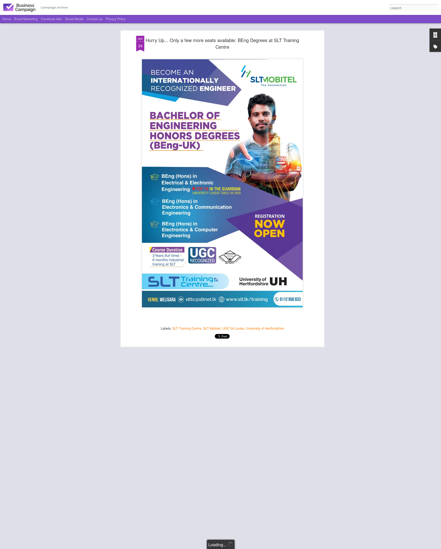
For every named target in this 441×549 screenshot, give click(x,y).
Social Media (74, 19)
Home (6, 19)
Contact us (94, 19)
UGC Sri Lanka (233, 328)
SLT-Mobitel (211, 328)
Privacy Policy (116, 19)
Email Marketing (26, 19)
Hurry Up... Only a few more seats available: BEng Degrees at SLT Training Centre (222, 43)
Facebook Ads (51, 19)
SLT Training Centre (186, 328)
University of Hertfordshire (265, 328)
